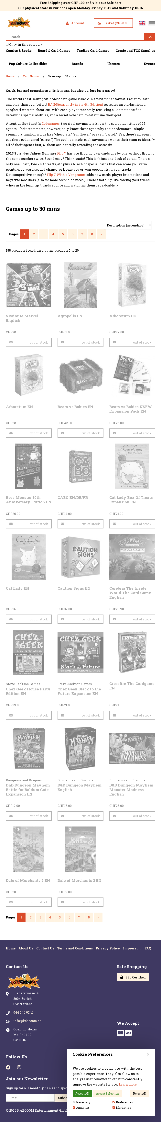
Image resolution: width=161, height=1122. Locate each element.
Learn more (128, 1084)
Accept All (82, 1093)
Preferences (124, 1102)
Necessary (83, 1102)
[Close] (148, 1054)
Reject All (139, 1093)
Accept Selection (107, 1093)
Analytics (83, 1107)
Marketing (123, 1107)
